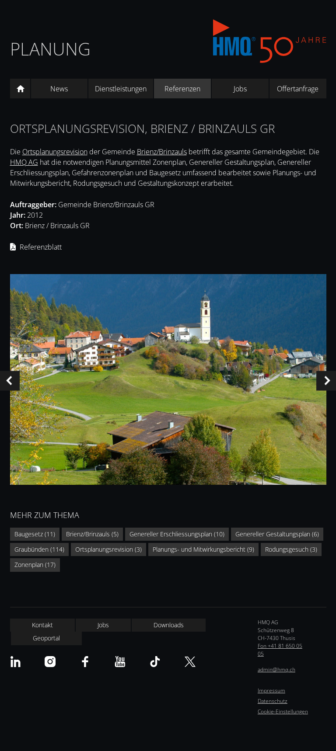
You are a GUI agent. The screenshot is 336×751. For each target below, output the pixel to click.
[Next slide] (326, 380)
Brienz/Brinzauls (162, 151)
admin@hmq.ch (276, 669)
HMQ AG (24, 162)
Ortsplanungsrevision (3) (108, 549)
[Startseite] (20, 89)
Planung (50, 49)
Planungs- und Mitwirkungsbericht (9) (203, 549)
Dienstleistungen (121, 89)
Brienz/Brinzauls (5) (92, 534)
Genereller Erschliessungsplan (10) (177, 534)
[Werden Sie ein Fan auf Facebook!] (85, 661)
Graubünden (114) (39, 549)
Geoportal (46, 638)
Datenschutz (272, 701)
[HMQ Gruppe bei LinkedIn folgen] (15, 661)
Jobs (240, 89)
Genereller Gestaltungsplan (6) (277, 534)
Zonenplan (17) (35, 564)
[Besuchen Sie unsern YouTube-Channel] (120, 661)
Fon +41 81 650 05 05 (280, 649)
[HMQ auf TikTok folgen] (155, 661)
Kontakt (42, 625)
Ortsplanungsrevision (55, 151)
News (59, 89)
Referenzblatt (41, 247)
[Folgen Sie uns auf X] (190, 661)
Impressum (271, 690)
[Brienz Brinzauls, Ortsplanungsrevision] (168, 380)
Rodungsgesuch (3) (291, 549)
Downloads (169, 625)
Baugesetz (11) (34, 534)
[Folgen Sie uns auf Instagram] (50, 661)
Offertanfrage (297, 89)
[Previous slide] (10, 380)
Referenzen (182, 89)
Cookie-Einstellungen (283, 711)
